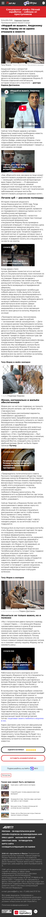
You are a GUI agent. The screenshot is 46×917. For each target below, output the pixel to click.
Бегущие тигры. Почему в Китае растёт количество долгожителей (24, 807)
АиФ (4, 396)
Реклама (6, 831)
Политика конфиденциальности (15, 905)
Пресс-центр (8, 838)
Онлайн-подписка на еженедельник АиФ (22, 834)
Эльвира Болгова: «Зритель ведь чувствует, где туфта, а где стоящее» (26, 800)
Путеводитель (25, 841)
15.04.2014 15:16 (7, 20)
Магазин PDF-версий (25, 838)
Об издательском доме (23, 831)
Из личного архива (35, 65)
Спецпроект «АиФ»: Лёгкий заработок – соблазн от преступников (23, 12)
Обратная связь (9, 841)
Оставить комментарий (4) (23, 758)
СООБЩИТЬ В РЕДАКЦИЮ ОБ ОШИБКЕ (18, 847)
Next (41, 377)
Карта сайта (8, 844)
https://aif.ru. (32, 901)
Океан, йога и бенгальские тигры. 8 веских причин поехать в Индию (26, 814)
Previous (3, 377)
